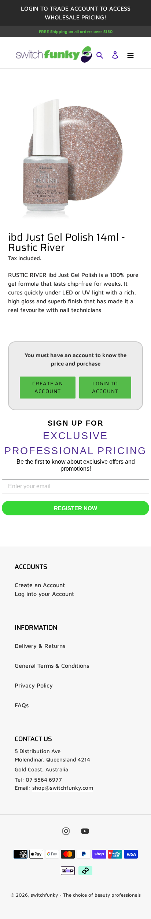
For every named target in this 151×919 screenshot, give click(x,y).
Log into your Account (44, 593)
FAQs (22, 705)
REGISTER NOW (75, 508)
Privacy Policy (34, 685)
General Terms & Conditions (52, 665)
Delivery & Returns (40, 645)
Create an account (47, 387)
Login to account (105, 387)
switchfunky (44, 895)
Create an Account (40, 585)
